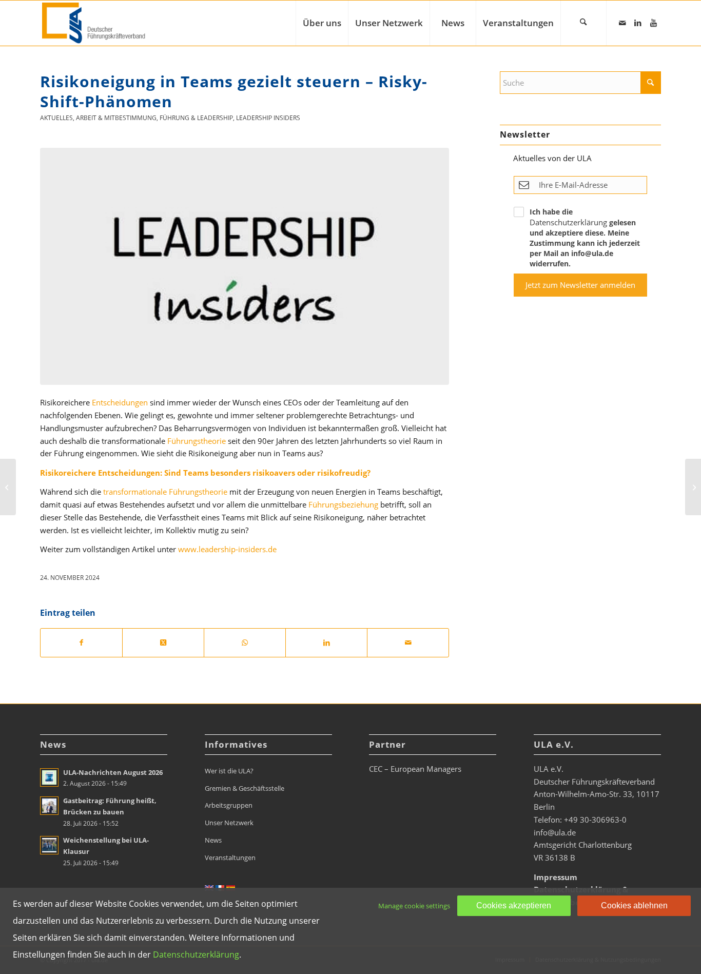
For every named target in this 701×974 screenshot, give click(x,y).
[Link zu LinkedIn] (638, 22)
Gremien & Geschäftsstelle (244, 788)
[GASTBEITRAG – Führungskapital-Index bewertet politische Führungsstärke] (8, 487)
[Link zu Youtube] (653, 22)
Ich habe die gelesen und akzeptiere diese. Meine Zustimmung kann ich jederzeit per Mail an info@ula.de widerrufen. (585, 237)
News (213, 840)
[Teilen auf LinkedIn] (326, 643)
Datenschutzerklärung (568, 222)
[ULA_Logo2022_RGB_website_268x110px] (95, 23)
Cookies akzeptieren (513, 905)
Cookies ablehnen (634, 905)
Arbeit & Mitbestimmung (116, 117)
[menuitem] (322, 23)
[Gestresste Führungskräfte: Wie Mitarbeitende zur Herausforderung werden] (693, 487)
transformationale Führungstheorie (165, 491)
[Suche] (583, 23)
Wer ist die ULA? (229, 770)
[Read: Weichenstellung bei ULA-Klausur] (49, 845)
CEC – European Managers (415, 769)
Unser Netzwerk (229, 822)
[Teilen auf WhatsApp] (244, 643)
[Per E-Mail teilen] (408, 643)
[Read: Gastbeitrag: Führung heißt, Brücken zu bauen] (49, 805)
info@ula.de (555, 832)
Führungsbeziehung (343, 504)
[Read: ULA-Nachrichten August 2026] (49, 777)
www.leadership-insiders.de (227, 549)
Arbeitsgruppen (228, 805)
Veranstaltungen (230, 857)
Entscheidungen (120, 402)
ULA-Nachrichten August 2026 (113, 772)
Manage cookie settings (414, 905)
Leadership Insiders (268, 117)
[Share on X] (163, 643)
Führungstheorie (196, 441)
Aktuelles (56, 117)
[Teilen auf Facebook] (81, 643)
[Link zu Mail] (622, 22)
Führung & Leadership (196, 117)
